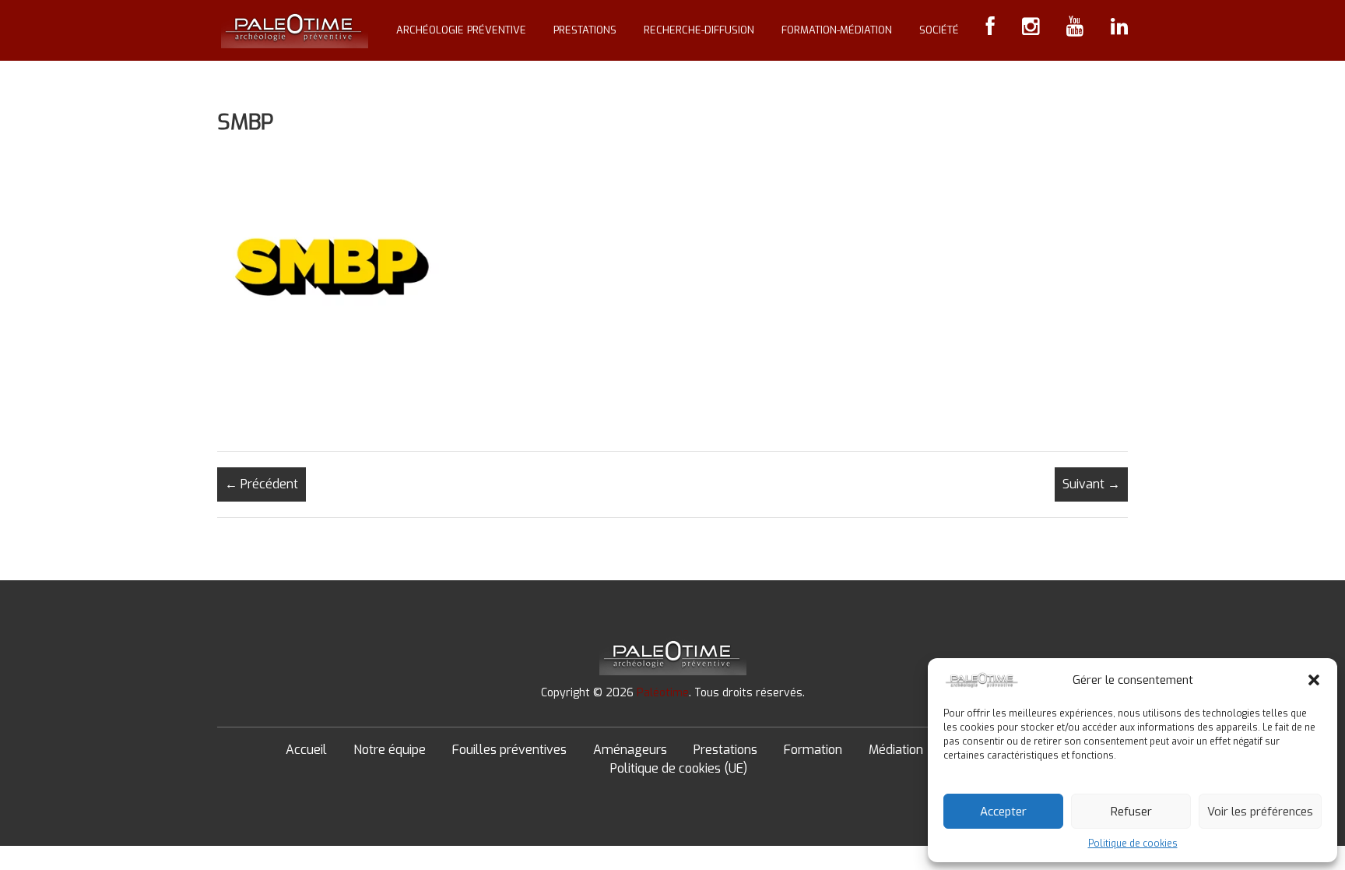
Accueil (306, 749)
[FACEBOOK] (990, 30)
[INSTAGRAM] (1030, 30)
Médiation (896, 749)
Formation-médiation (836, 30)
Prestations (584, 30)
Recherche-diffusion (699, 30)
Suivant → (1091, 484)
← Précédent (261, 484)
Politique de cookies (1133, 843)
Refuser (1131, 811)
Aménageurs (630, 749)
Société (939, 30)
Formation (813, 749)
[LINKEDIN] (1119, 30)
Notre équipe (389, 749)
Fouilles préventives (509, 749)
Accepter (1003, 811)
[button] (1314, 680)
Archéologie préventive (461, 30)
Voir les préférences (1260, 811)
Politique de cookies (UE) (678, 768)
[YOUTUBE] (1074, 30)
